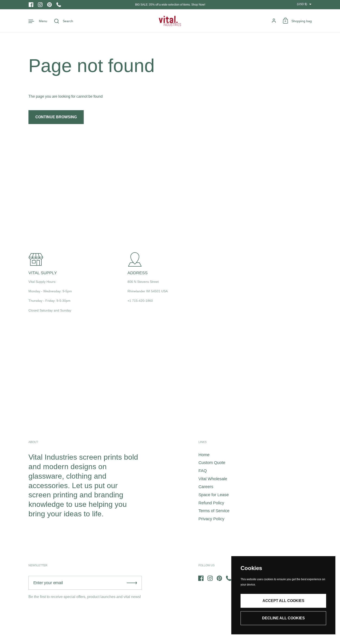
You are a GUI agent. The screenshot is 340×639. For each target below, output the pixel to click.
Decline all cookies (283, 618)
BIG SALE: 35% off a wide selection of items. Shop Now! (170, 4)
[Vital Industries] (170, 21)
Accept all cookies (283, 601)
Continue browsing (56, 117)
